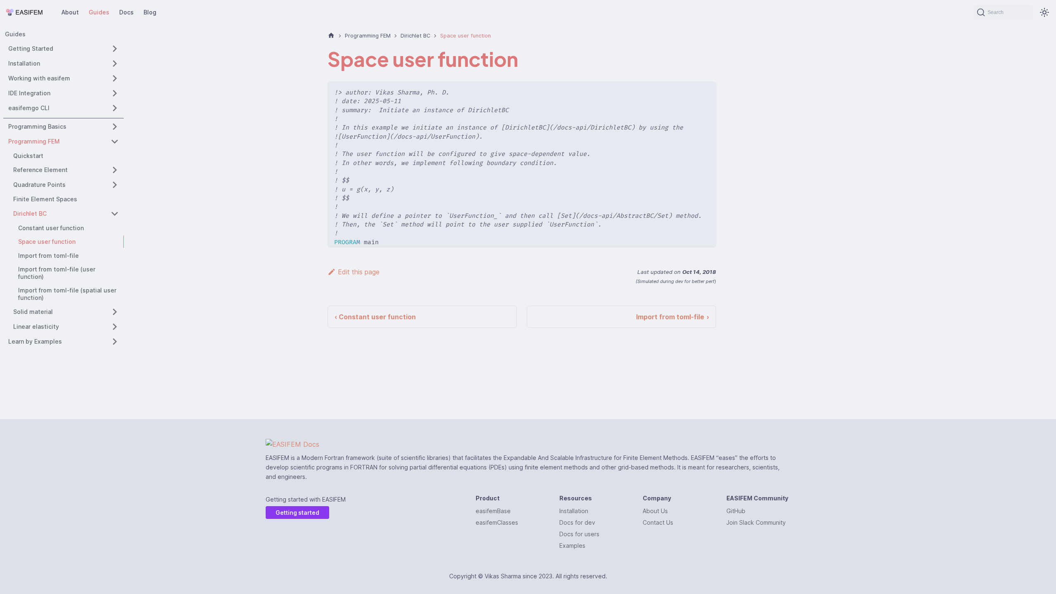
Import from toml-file (48, 255)
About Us (655, 510)
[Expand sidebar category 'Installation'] (115, 63)
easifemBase (493, 510)
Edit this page (359, 272)
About (70, 12)
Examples (572, 545)
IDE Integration (29, 93)
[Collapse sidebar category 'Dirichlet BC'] (115, 213)
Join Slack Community (756, 522)
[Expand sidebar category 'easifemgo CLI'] (115, 108)
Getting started (297, 512)
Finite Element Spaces (45, 199)
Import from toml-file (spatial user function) (67, 294)
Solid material (33, 311)
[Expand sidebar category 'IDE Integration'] (115, 93)
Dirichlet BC (30, 213)
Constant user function (51, 227)
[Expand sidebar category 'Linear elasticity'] (115, 326)
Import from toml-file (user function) (56, 273)
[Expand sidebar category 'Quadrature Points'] (115, 184)
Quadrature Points (39, 184)
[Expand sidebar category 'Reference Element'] (115, 170)
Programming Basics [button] (37, 126)
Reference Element (40, 169)
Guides (99, 12)
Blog (150, 12)
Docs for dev (577, 522)
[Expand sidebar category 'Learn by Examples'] (115, 341)
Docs (126, 12)
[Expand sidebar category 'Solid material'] (115, 311)
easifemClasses (497, 522)
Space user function (46, 241)
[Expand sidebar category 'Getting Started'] (115, 48)
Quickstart (28, 155)
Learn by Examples (35, 341)
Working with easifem (39, 78)
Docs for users (579, 533)
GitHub (735, 510)
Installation (24, 63)
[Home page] (331, 35)
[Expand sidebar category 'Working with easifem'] (115, 78)
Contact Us (658, 522)
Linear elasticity (36, 326)
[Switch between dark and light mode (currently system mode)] (1044, 12)
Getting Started (30, 48)
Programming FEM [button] (34, 141)
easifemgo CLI (29, 107)
